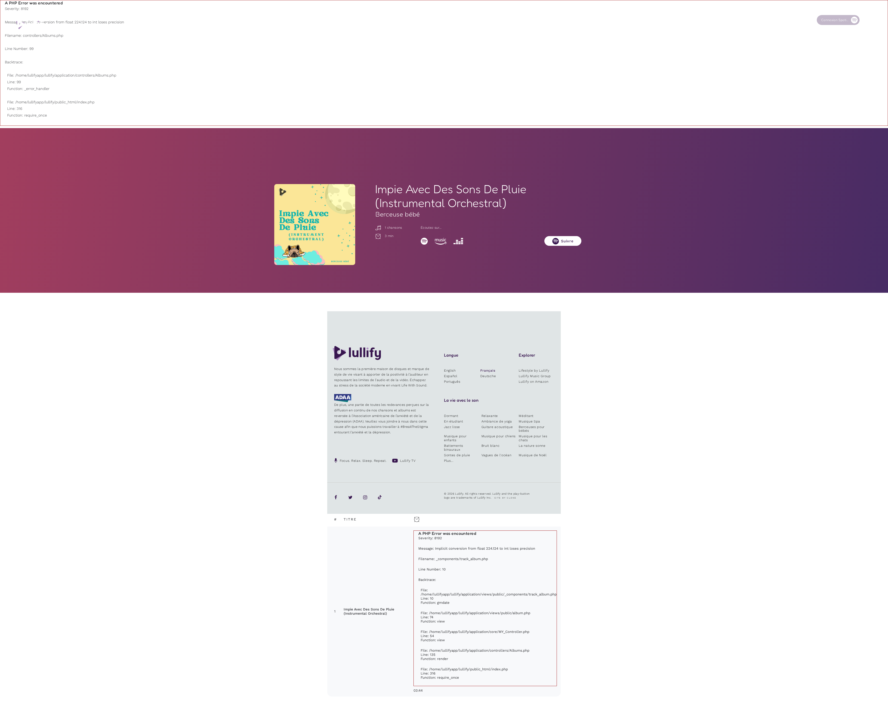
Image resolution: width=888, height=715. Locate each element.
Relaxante (489, 416)
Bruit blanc (490, 445)
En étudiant (453, 421)
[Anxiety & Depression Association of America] (342, 401)
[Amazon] (440, 241)
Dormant (451, 416)
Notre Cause (741, 20)
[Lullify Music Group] (31, 24)
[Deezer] (458, 241)
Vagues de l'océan (496, 455)
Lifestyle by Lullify (534, 370)
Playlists (609, 20)
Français (487, 370)
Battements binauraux (453, 447)
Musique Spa (529, 421)
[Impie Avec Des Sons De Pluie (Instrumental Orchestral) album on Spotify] (314, 224)
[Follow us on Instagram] (365, 497)
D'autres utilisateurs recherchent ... (644, 31)
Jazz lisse (452, 427)
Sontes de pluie (457, 455)
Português (452, 381)
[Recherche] (867, 20)
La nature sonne (532, 445)
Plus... (448, 460)
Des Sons (653, 20)
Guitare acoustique (497, 427)
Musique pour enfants (455, 438)
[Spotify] (424, 241)
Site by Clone (505, 498)
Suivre (567, 241)
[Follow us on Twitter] (350, 497)
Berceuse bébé (398, 214)
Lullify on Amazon (533, 381)
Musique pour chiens (498, 436)
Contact (780, 20)
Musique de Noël (533, 455)
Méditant (526, 416)
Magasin (694, 20)
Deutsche (488, 376)
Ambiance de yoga (496, 421)
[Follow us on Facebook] (336, 497)
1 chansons (393, 227)
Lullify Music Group (535, 376)
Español (450, 376)
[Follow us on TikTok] (379, 497)
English (450, 370)
